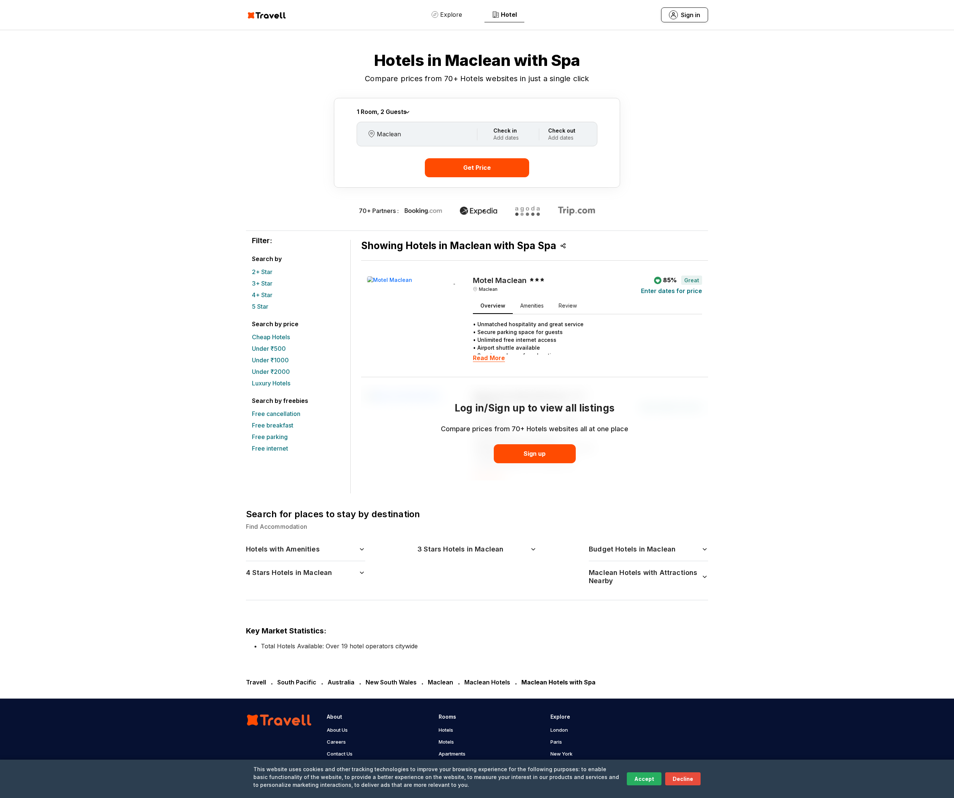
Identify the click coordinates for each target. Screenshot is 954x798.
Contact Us (340, 754)
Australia (341, 682)
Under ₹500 (269, 348)
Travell (256, 682)
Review (568, 305)
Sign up (535, 453)
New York (561, 754)
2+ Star (262, 272)
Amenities (532, 305)
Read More (489, 358)
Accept (644, 779)
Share (563, 246)
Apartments (452, 754)
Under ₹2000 (271, 371)
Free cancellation (276, 413)
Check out (561, 130)
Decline (683, 779)
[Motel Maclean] (389, 279)
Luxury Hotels (271, 383)
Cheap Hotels (271, 337)
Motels (446, 742)
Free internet (270, 448)
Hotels (446, 730)
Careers (336, 742)
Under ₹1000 (270, 360)
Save (454, 285)
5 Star (260, 306)
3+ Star (262, 283)
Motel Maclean (500, 280)
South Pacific (296, 682)
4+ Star (262, 295)
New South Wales (391, 682)
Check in (505, 130)
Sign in (690, 15)
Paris (556, 742)
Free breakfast (272, 425)
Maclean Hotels (487, 682)
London (559, 730)
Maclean (488, 289)
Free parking (270, 437)
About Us (337, 730)
